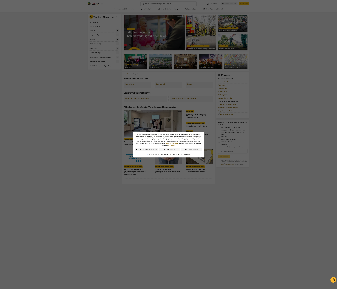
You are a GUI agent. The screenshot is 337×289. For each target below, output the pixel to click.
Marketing (187, 154)
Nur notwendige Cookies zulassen (146, 149)
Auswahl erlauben (169, 149)
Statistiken (176, 154)
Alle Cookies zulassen (191, 149)
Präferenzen (165, 154)
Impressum (171, 145)
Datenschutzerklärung (172, 143)
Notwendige (153, 154)
